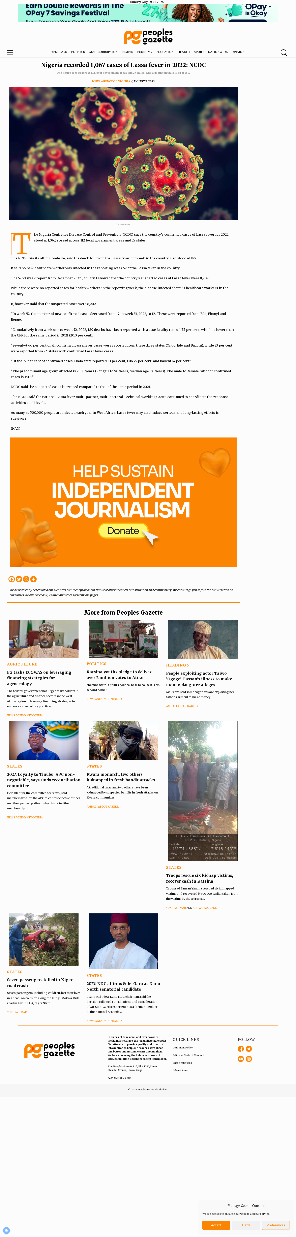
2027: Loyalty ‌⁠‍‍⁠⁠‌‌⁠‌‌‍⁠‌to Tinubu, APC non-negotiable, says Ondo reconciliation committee (44, 780)
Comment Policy (183, 1047)
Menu (16, 53)
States (15, 766)
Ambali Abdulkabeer (182, 706)
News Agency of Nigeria (111, 81)
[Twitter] (19, 579)
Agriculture (22, 664)
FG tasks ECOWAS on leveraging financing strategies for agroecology (39, 678)
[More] (33, 579)
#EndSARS (59, 52)
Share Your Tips (182, 1062)
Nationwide (218, 52)
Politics (78, 52)
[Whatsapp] (26, 579)
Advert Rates (180, 1070)
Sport (199, 52)
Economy (144, 52)
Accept (216, 1225)
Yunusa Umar (176, 908)
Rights (127, 52)
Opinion (238, 52)
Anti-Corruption (103, 52)
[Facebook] (11, 579)
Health (184, 52)
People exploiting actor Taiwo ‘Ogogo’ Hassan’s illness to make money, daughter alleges (199, 679)
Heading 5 (177, 665)
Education (165, 52)
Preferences (276, 1225)
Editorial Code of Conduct (188, 1055)
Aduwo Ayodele (205, 908)
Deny (246, 1225)
